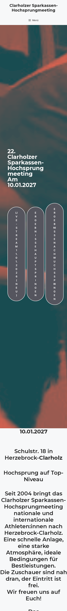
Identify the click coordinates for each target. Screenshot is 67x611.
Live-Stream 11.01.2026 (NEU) (16, 254)
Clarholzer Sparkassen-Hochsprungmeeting (34, 7)
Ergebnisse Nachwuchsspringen (54, 254)
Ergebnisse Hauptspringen (35, 254)
